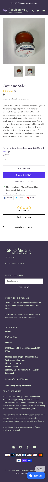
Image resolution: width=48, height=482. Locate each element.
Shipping (6, 99)
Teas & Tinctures (17, 470)
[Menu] (43, 11)
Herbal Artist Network (14, 263)
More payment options (24, 181)
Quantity (6, 155)
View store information (15, 194)
